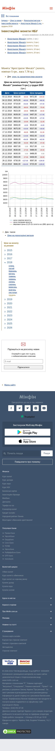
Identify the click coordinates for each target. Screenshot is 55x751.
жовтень (12, 290)
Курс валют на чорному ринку (14, 579)
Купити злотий (8, 590)
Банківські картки (9, 491)
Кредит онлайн (8, 513)
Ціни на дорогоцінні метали (20, 235)
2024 (9, 319)
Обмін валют (7, 572)
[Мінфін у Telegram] (19, 408)
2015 (9, 250)
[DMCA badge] (27, 732)
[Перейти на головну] (8, 8)
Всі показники (12, 16)
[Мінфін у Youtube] (44, 408)
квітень (12, 274)
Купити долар (8, 583)
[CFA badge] (39, 662)
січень (11, 266)
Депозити (6, 502)
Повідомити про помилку (27, 462)
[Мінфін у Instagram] (36, 408)
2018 (9, 262)
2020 (9, 303)
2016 (9, 254)
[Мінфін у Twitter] (28, 408)
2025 (9, 323)
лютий (11, 268)
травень (12, 276)
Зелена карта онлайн (11, 636)
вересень (13, 287)
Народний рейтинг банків (12, 516)
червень (12, 279)
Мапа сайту (10, 385)
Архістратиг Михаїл (16, 39)
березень (13, 271)
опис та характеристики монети (27, 76)
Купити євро (7, 586)
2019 (9, 299)
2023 (9, 315)
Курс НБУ (6, 487)
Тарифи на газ (8, 506)
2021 (9, 307)
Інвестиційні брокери (11, 495)
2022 (9, 311)
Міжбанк (6, 498)
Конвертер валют (9, 509)
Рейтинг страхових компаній (14, 643)
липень (12, 282)
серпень (12, 284)
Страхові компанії (9, 651)
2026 (9, 327)
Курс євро (6, 484)
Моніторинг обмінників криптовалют (17, 520)
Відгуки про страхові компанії (14, 640)
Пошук (47, 453)
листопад (13, 292)
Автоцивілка (7, 647)
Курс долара (7, 480)
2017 (9, 258)
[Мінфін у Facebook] (11, 408)
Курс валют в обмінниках (12, 576)
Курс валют (7, 476)
